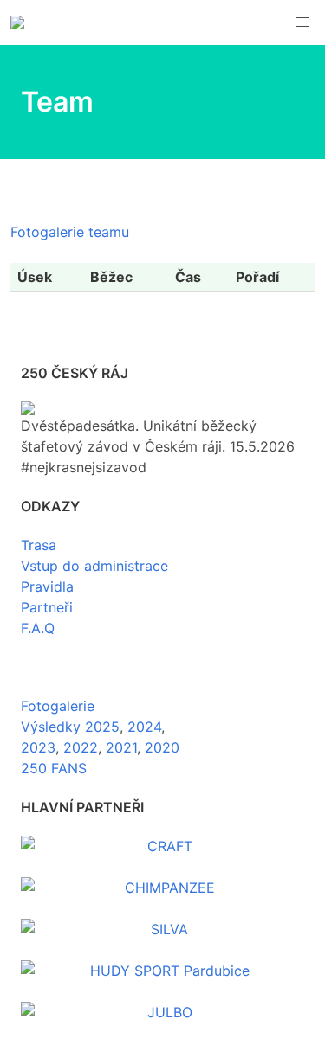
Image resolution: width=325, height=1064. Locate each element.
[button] (302, 22)
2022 (80, 747)
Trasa (38, 545)
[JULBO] (162, 1012)
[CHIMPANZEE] (162, 887)
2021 (121, 747)
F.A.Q (38, 628)
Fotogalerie (57, 706)
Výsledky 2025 (70, 726)
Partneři (47, 607)
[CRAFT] (162, 846)
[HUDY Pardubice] (162, 970)
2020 (162, 747)
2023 (38, 747)
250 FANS (54, 768)
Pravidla (47, 586)
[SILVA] (162, 929)
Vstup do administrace (94, 565)
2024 (144, 726)
